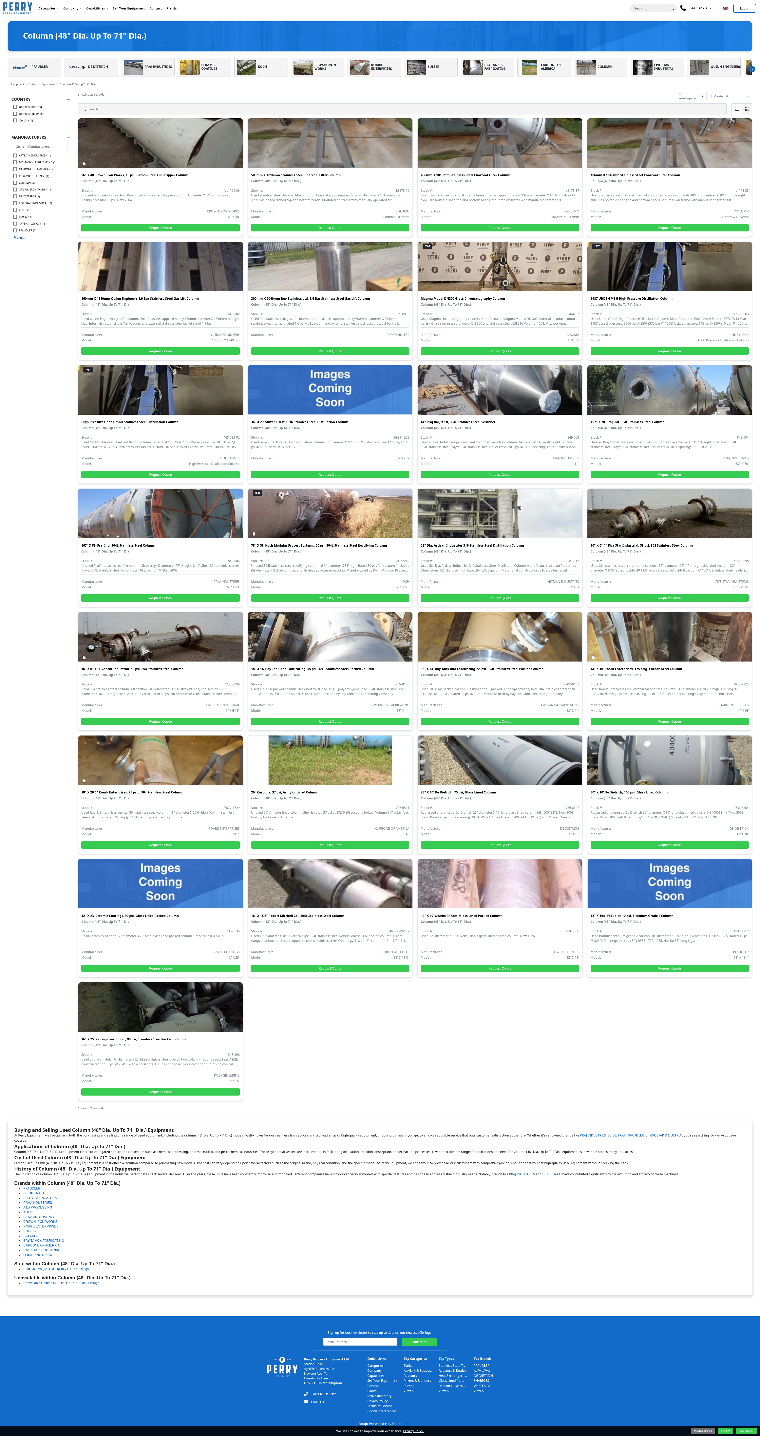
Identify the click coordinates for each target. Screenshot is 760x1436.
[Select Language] (725, 8)
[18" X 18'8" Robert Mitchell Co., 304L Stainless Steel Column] (330, 886)
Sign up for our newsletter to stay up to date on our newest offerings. (380, 1332)
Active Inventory (379, 1396)
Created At (721, 96)
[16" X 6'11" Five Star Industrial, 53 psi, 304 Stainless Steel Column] (669, 516)
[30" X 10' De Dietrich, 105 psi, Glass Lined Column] (669, 763)
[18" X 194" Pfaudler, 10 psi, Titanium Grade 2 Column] (669, 886)
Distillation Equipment (42, 84)
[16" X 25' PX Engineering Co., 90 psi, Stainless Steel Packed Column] (160, 1009)
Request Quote (160, 228)
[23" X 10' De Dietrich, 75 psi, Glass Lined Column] (500, 763)
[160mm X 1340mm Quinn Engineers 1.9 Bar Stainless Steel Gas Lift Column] (160, 269)
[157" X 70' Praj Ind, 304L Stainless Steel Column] (669, 392)
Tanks (408, 1365)
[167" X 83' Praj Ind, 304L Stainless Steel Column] (160, 516)
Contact (155, 8)
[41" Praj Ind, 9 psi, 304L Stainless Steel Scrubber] (500, 392)
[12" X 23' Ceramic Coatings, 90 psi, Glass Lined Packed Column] (160, 886)
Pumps (409, 1386)
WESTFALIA (482, 1386)
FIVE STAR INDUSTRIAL (666, 1135)
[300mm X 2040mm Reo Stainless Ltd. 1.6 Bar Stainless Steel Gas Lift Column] (330, 269)
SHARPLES (481, 1380)
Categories (47, 8)
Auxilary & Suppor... (418, 1370)
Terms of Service (379, 1406)
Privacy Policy (377, 1401)
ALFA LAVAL (482, 1370)
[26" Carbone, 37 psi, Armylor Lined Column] (330, 763)
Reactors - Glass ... (452, 1386)
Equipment (17, 84)
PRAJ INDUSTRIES (593, 1135)
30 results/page (687, 96)
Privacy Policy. (413, 1431)
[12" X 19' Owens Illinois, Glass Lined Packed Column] (500, 886)
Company (70, 8)
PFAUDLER (636, 1135)
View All (409, 1391)
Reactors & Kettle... (453, 1370)
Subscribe (419, 1342)
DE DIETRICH (617, 1135)
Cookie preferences (382, 1411)
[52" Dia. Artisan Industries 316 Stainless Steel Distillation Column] (500, 516)
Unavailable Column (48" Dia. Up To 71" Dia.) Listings (61, 1283)
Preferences (703, 1431)
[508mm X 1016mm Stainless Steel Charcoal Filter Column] (330, 145)
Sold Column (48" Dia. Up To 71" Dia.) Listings (56, 1269)
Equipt (397, 1424)
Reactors (410, 1375)
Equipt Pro (366, 1424)
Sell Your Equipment (129, 8)
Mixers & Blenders (417, 1380)
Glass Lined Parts (452, 1380)
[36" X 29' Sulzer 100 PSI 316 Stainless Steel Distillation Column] (330, 392)
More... (19, 237)
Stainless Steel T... (452, 1365)
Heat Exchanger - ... (453, 1375)
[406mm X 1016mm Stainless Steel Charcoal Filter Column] (500, 145)
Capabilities (95, 8)
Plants (172, 8)
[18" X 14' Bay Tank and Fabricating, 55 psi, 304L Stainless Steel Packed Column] (330, 639)
